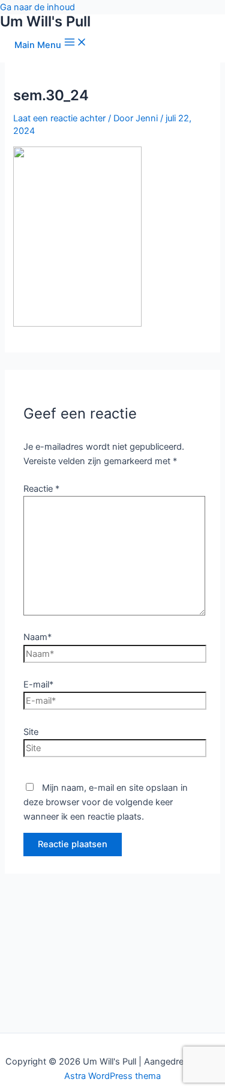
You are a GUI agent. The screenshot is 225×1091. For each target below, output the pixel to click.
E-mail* (38, 684)
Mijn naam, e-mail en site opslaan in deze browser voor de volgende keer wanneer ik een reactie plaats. (105, 802)
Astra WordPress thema (112, 1076)
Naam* (37, 637)
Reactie (41, 488)
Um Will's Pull (45, 21)
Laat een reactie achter (59, 118)
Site (30, 732)
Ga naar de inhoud (37, 7)
